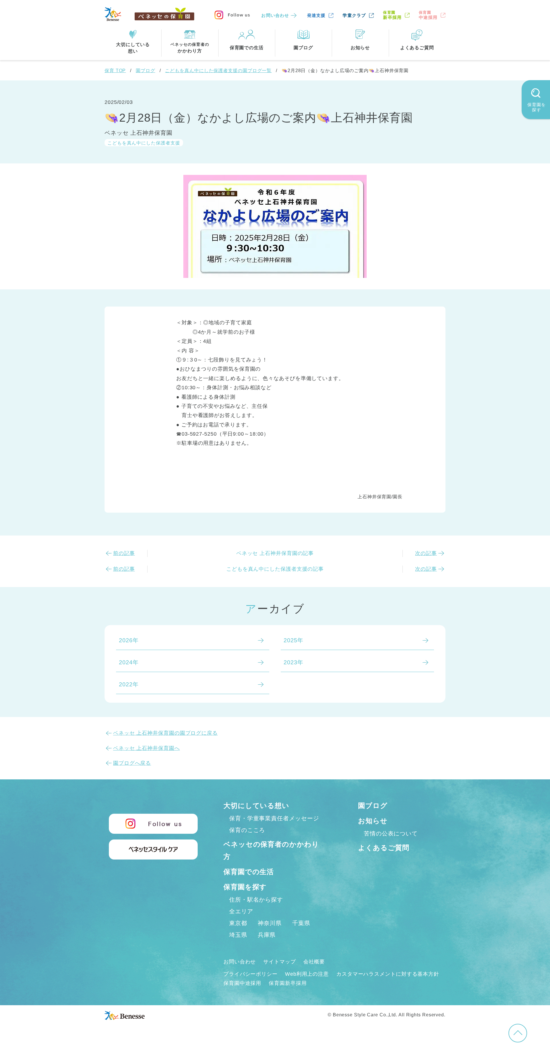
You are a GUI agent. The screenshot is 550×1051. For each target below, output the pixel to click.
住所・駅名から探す (256, 899)
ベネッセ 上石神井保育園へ (146, 748)
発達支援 (316, 15)
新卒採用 (392, 15)
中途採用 (428, 15)
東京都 (238, 923)
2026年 (129, 640)
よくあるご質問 (383, 848)
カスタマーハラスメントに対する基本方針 (387, 974)
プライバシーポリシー (250, 974)
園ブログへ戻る (132, 763)
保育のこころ (247, 830)
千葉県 (301, 923)
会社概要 (314, 962)
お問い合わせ (275, 15)
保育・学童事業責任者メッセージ (274, 818)
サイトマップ (279, 962)
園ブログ (145, 70)
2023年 (293, 662)
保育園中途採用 (242, 983)
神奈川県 (270, 923)
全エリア (241, 911)
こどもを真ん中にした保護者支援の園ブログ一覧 (218, 70)
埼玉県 (238, 935)
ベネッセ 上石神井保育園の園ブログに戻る (165, 733)
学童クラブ (354, 15)
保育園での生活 (248, 872)
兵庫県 (267, 935)
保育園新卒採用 (288, 983)
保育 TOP (115, 70)
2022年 (129, 684)
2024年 (129, 662)
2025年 (293, 640)
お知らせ (373, 821)
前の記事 (124, 553)
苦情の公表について (391, 833)
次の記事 (426, 553)
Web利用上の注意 (307, 974)
